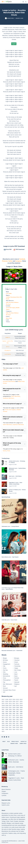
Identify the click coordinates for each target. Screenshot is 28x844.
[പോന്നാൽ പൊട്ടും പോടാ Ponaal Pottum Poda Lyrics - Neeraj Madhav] (14, 572)
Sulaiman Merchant (8, 398)
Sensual (5, 688)
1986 (21, 711)
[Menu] (23, 1)
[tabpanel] (14, 142)
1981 (17, 713)
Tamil (11, 821)
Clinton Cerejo (18, 341)
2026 (6, 699)
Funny (4, 668)
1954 (6, 723)
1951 (17, 723)
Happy (16, 668)
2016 (21, 701)
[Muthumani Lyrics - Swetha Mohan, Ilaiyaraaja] (4, 470)
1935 (10, 729)
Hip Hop (5, 670)
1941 (10, 727)
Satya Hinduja (19, 353)
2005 (17, 705)
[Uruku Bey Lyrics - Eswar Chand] (14, 604)
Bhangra (16, 658)
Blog (8, 741)
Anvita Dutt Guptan (10, 307)
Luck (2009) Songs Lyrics (14, 330)
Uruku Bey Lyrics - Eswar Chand (9, 619)
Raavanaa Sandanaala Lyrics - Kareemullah (12, 650)
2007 (10, 705)
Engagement (6, 664)
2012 (13, 703)
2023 (17, 699)
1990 (6, 711)
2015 (3, 703)
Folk (4, 666)
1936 (6, 729)
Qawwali (16, 682)
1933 (17, 729)
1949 (3, 725)
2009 (3, 705)
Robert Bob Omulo (20, 338)
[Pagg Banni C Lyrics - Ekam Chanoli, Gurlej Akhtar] (4, 484)
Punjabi (16, 821)
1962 (21, 719)
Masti (15, 674)
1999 (17, 707)
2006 (14, 705)
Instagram (18, 261)
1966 (6, 719)
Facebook (22, 259)
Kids (4, 672)
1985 (3, 713)
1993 (17, 709)
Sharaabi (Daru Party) (9, 690)
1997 (3, 709)
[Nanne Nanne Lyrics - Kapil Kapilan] (14, 541)
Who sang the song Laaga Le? (12, 375)
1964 (13, 719)
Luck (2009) (9, 293)
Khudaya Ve (8, 350)
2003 (3, 707)
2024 (13, 699)
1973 (3, 717)
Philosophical (6, 680)
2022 (21, 699)
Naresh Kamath (18, 345)
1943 (3, 727)
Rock (10, 318)
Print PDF (9, 249)
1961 (3, 721)
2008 (6, 705)
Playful (16, 680)
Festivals (16, 664)
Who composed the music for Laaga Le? (12, 389)
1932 (21, 729)
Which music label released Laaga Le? (13, 430)
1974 (21, 715)
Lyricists (4, 795)
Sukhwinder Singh (20, 355)
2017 (17, 701)
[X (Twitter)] (4, 736)
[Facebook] (2, 736)
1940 (13, 727)
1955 (3, 723)
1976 (13, 715)
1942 (6, 727)
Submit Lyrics (23, 743)
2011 (17, 703)
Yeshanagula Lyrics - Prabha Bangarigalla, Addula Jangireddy (16, 773)
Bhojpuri (9, 823)
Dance (7, 318)
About (4, 741)
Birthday (5, 660)
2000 (14, 707)
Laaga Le (7, 337)
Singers (4, 791)
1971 (10, 717)
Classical (16, 660)
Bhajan (5, 658)
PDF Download (19, 249)
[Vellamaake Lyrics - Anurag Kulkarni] (14, 511)
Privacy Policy (15, 741)
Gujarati (17, 823)
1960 (6, 721)
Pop (4, 682)
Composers (5, 793)
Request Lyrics (14, 743)
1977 (10, 715)
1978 (6, 715)
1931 (3, 731)
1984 (6, 713)
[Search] (25, 1)
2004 (21, 705)
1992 (21, 709)
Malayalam (22, 819)
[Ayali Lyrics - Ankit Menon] (4, 477)
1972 (6, 717)
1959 (10, 721)
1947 (10, 725)
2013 (10, 703)
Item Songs (17, 670)
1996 (6, 709)
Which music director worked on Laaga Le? (12, 417)
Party (4, 678)
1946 (13, 725)
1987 (17, 711)
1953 (10, 723)
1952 (13, 723)
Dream (16, 662)
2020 (6, 701)
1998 (21, 707)
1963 (17, 719)
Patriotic (16, 678)
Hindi (7, 821)
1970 (13, 717)
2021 (3, 701)
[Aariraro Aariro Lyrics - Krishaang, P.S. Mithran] (4, 462)
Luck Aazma (8, 354)
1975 (17, 715)
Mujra (16, 676)
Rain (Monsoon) (7, 684)
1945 (17, 725)
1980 (21, 713)
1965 (10, 719)
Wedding (5, 674)
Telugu (4, 821)
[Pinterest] (8, 736)
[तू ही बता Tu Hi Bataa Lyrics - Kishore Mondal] (4, 491)
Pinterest (5, 261)
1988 (13, 711)
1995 (10, 709)
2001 (10, 707)
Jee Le (7, 346)
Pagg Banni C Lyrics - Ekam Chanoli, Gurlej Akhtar (16, 779)
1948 (6, 725)
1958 (13, 721)
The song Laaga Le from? (10, 364)
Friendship (17, 666)
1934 (13, 729)
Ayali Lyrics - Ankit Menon (15, 476)
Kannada (21, 821)
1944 (21, 725)
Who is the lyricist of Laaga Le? (12, 403)
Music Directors (6, 789)
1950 (21, 723)
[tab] (14, 43)
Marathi (4, 823)
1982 (13, 713)
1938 (21, 727)
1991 (3, 711)
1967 (3, 719)
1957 (17, 721)
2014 (6, 703)
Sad (15, 686)
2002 (6, 707)
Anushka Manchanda (11, 297)
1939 (17, 727)
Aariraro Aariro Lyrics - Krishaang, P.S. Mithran (15, 755)
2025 (10, 699)
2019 (10, 701)
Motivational (6, 676)
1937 (3, 729)
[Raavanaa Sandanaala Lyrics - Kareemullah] (14, 635)
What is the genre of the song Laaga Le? (12, 444)
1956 (21, 721)
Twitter (10, 261)
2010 (21, 703)
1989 (10, 711)
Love (15, 672)
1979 (3, 715)
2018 (13, 701)
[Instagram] (6, 736)
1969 (17, 717)
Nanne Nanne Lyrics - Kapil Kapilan (10, 557)
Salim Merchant (9, 302)
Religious (16, 684)
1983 (10, 713)
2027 (3, 699)
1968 (21, 717)
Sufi (4, 692)
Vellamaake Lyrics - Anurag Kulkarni (10, 526)
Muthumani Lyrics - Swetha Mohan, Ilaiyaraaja (16, 761)
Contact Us (23, 741)
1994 (13, 709)
